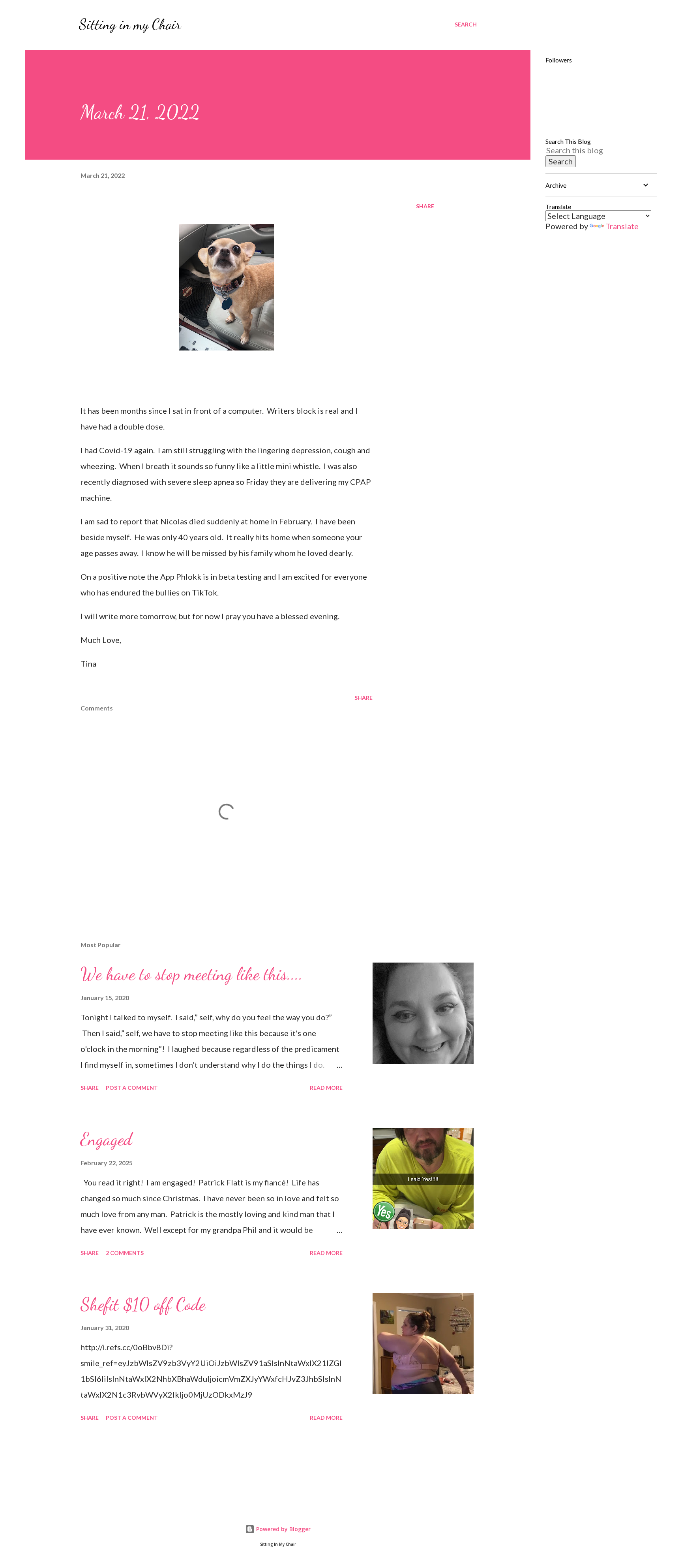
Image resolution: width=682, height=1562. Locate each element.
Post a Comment (132, 1087)
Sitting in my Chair (130, 24)
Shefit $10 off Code (143, 1304)
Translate (622, 226)
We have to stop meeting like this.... (192, 974)
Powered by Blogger (283, 1529)
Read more (326, 1087)
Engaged (106, 1139)
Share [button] (425, 206)
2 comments (125, 1252)
